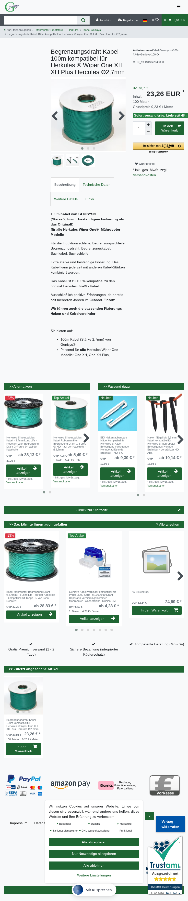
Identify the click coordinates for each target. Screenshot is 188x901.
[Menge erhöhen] (148, 124)
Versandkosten (144, 175)
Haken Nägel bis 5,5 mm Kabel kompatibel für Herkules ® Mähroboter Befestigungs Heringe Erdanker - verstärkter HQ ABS (163, 445)
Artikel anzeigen (23, 470)
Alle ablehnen (94, 865)
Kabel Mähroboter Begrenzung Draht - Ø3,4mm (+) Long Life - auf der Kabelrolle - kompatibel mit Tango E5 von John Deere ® (30, 596)
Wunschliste (146, 164)
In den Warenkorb (169, 128)
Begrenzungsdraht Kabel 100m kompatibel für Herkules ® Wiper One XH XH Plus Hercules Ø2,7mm (22, 724)
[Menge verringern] (148, 131)
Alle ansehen (168, 524)
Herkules (73, 29)
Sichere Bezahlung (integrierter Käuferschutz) (94, 651)
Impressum (18, 823)
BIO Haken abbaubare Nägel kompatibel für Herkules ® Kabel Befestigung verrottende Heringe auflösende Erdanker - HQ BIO (114, 445)
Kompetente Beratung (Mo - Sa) (159, 644)
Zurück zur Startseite (92, 510)
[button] (158, 148)
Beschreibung (65, 184)
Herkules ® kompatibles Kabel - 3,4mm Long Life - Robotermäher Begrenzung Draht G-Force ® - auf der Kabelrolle (22, 443)
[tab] (65, 184)
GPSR (89, 199)
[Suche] (83, 20)
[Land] (144, 20)
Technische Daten (96, 184)
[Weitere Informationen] (149, 816)
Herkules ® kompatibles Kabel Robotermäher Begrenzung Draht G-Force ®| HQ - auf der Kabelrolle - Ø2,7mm (69, 443)
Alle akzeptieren (94, 842)
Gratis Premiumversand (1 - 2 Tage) (31, 651)
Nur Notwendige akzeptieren (94, 854)
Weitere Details (66, 199)
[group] (23, 696)
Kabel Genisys (92, 29)
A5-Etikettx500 (140, 591)
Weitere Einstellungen (94, 875)
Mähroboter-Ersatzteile (49, 29)
